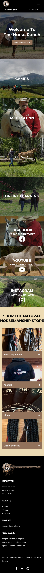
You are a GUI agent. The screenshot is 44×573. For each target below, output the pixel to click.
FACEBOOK (22, 230)
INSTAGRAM (22, 290)
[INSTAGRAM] (22, 299)
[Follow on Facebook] (16, 568)
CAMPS (22, 79)
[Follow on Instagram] (27, 568)
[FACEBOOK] (22, 239)
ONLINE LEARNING (22, 196)
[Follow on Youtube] (22, 568)
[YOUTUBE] (22, 269)
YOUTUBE (22, 260)
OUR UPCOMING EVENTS (22, 42)
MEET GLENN (22, 118)
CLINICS (22, 157)
